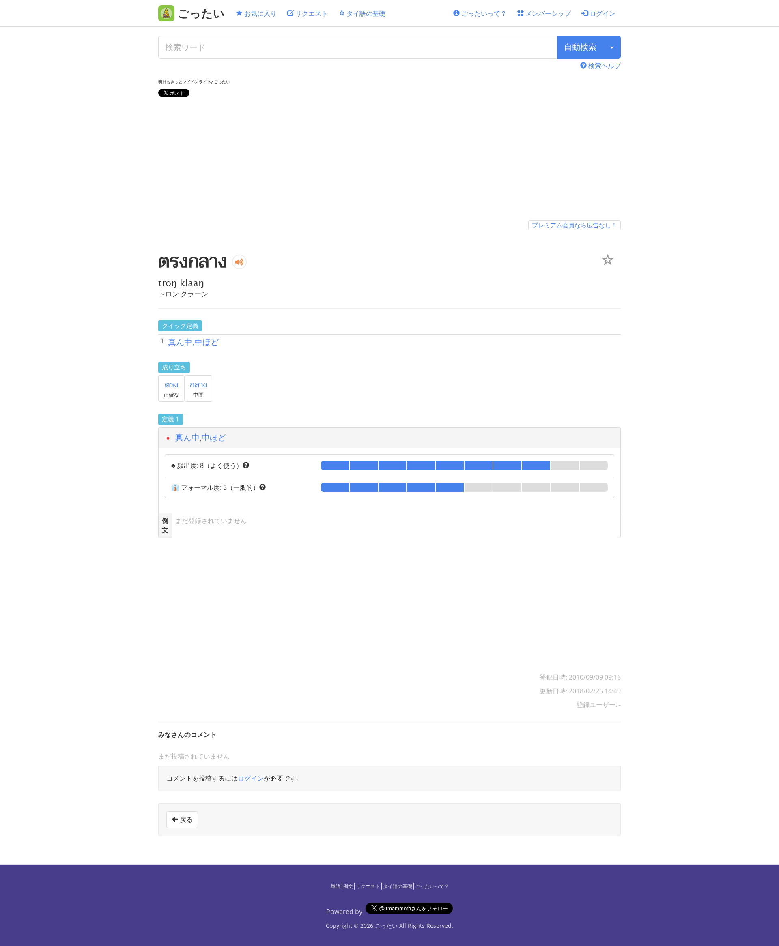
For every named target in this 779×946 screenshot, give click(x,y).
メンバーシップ (547, 13)
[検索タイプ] (612, 47)
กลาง (198, 385)
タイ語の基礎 (365, 13)
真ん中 (187, 437)
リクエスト (311, 13)
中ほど (214, 437)
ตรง (171, 385)
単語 (335, 886)
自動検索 (580, 46)
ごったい (386, 925)
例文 (348, 886)
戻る (185, 819)
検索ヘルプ (604, 65)
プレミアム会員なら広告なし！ (574, 225)
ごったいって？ (483, 13)
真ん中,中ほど (193, 342)
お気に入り (260, 13)
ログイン (601, 13)
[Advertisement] (389, 160)
